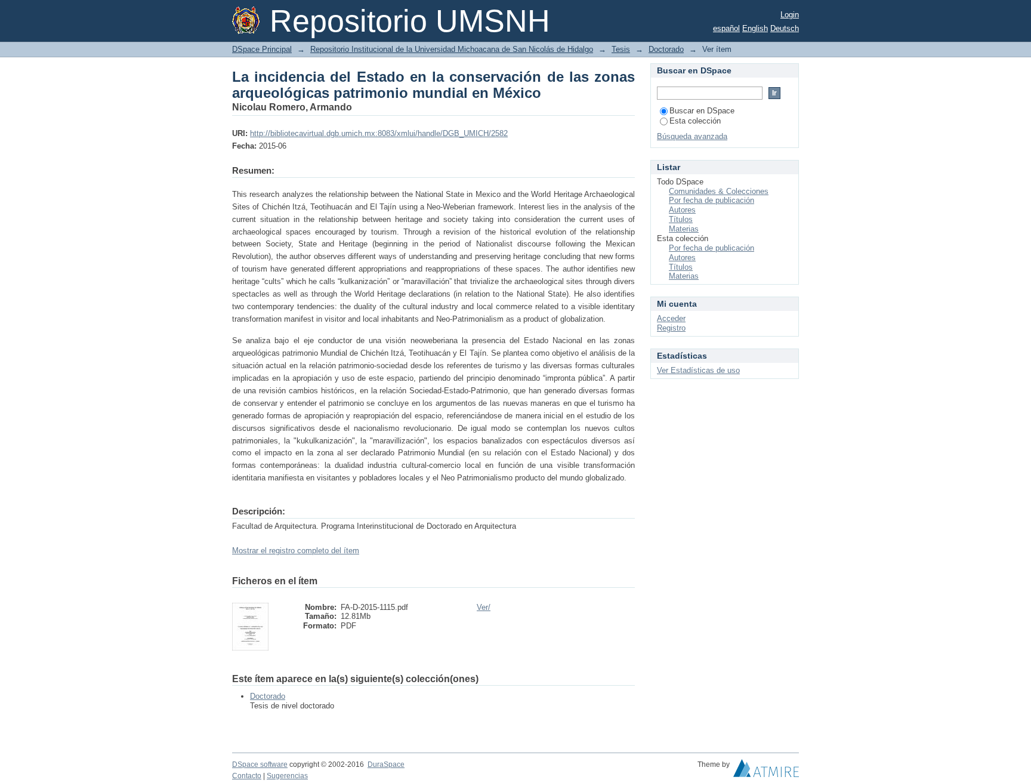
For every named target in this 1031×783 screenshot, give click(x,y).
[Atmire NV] (766, 771)
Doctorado (666, 49)
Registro (671, 327)
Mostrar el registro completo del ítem (295, 550)
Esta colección (695, 120)
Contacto (246, 776)
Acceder (671, 318)
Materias (684, 228)
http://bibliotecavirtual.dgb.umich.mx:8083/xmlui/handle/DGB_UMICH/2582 (379, 133)
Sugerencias (287, 776)
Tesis (621, 49)
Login (789, 14)
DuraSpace (386, 764)
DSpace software (260, 764)
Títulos (681, 219)
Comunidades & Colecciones (718, 191)
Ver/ (483, 607)
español (726, 28)
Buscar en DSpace (701, 110)
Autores (682, 209)
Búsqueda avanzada (692, 136)
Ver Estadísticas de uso (698, 370)
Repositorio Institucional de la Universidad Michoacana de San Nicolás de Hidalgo (451, 49)
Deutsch (784, 28)
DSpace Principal (262, 49)
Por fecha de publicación (711, 200)
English (755, 28)
